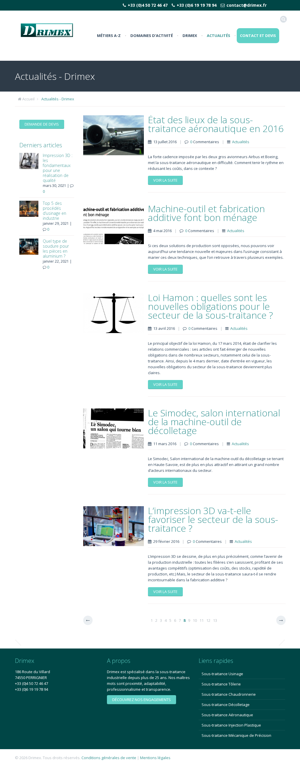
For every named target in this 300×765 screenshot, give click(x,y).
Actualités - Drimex (57, 99)
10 (195, 620)
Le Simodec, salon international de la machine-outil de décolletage (214, 421)
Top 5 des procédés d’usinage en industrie (54, 210)
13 (215, 620)
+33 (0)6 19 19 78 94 (197, 5)
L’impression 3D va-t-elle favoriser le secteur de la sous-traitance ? (213, 519)
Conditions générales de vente (108, 757)
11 (202, 620)
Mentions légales (155, 757)
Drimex (190, 35)
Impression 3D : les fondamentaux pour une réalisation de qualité (57, 168)
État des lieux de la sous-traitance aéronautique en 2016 (216, 124)
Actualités (218, 35)
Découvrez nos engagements (141, 699)
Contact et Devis (258, 35)
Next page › (281, 620)
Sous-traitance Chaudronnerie (229, 694)
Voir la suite (165, 180)
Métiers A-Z (109, 35)
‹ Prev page (88, 620)
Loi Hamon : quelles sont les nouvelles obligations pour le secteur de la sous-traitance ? (210, 306)
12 (208, 620)
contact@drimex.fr (246, 5)
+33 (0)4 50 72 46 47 (148, 5)
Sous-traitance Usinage (222, 673)
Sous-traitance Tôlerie (221, 684)
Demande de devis (42, 124)
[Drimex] (47, 30)
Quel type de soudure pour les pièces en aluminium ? (56, 248)
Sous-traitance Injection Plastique (231, 725)
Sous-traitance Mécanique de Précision (236, 735)
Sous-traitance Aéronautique (227, 714)
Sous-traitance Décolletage (226, 704)
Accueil (28, 99)
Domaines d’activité (151, 35)
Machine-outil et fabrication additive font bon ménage (206, 213)
